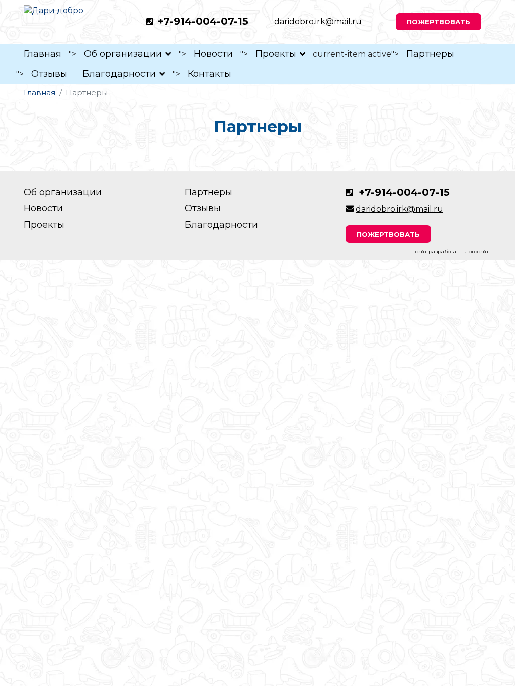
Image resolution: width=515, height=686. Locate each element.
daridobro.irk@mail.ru (318, 21)
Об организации (123, 53)
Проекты (275, 53)
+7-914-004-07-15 (202, 21)
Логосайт (477, 251)
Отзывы (49, 73)
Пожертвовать (438, 22)
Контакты (209, 73)
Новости (213, 53)
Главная (42, 53)
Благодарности (119, 73)
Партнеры (430, 53)
